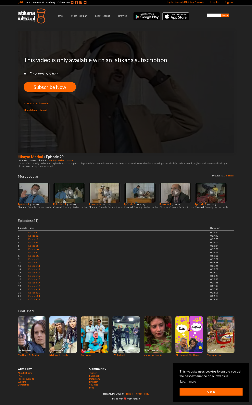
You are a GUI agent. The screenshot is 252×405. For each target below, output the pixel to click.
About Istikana (25, 372)
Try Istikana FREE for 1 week (185, 2)
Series (61, 160)
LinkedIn (93, 381)
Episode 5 (165, 204)
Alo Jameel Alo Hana (187, 355)
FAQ (20, 375)
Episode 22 (34, 299)
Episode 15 (34, 275)
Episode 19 (34, 289)
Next (231, 175)
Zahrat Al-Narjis (153, 355)
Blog (91, 387)
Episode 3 (130, 204)
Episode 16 (95, 204)
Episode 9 (33, 259)
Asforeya (86, 355)
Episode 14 (34, 272)
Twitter (93, 372)
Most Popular (79, 15)
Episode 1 (24, 204)
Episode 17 (60, 204)
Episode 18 (34, 285)
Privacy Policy (142, 393)
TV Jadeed (118, 355)
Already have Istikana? (35, 110)
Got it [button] (211, 391)
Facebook (94, 375)
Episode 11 (34, 265)
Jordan (69, 160)
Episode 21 (34, 295)
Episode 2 (201, 204)
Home (59, 15)
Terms (129, 393)
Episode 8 (33, 255)
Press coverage (26, 378)
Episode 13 (34, 269)
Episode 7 (33, 252)
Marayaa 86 (214, 355)
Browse (122, 15)
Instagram (94, 378)
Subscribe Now (50, 87)
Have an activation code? (36, 103)
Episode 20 (34, 292)
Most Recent (102, 15)
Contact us (23, 384)
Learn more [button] (188, 381)
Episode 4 (33, 242)
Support (22, 381)
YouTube (93, 384)
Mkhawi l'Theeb (58, 355)
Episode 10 (34, 262)
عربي (20, 1)
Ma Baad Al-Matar (28, 355)
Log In (214, 2)
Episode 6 (33, 249)
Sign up (229, 2)
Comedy (52, 160)
